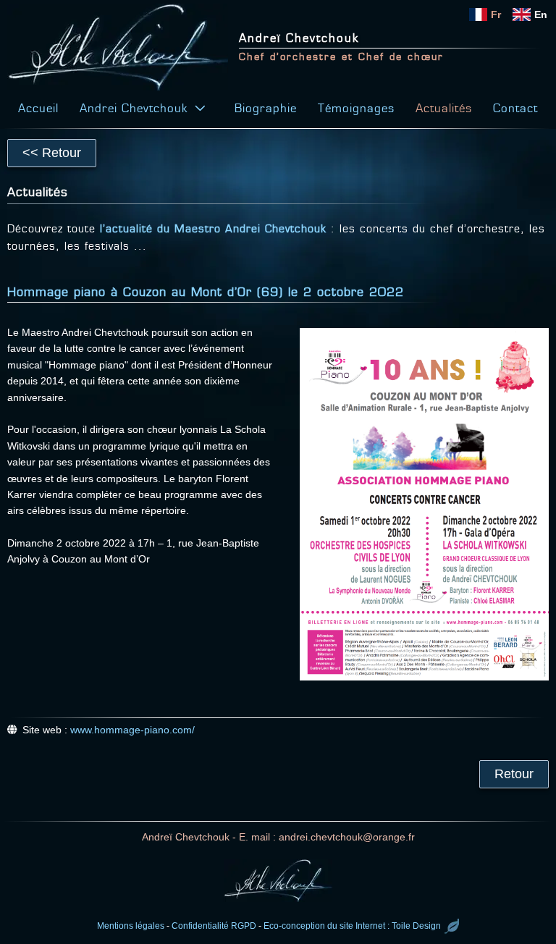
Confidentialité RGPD (214, 926)
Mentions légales (130, 926)
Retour (514, 774)
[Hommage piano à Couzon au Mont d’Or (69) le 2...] (424, 504)
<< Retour (51, 153)
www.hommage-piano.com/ (132, 730)
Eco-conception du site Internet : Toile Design (352, 926)
